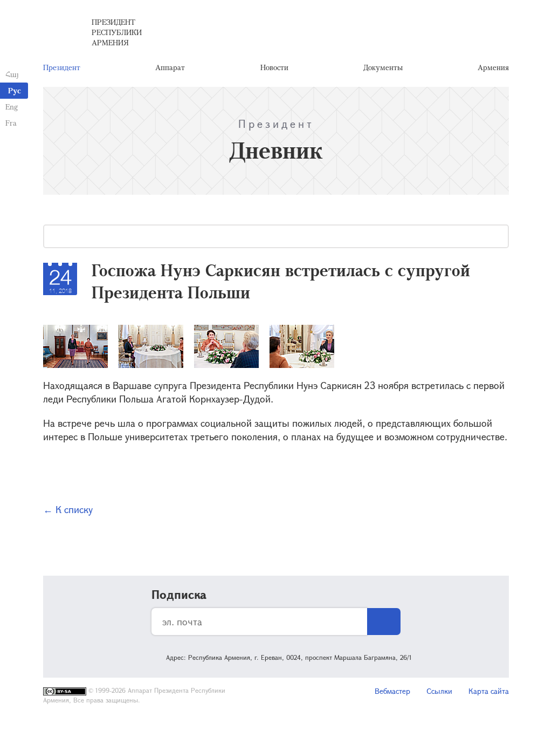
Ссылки (439, 691)
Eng (11, 106)
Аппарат (170, 67)
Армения (493, 67)
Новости (274, 67)
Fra (11, 123)
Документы (383, 67)
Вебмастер (392, 691)
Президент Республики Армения (117, 32)
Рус (14, 90)
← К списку (68, 509)
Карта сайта (488, 691)
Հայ (12, 74)
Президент (61, 67)
